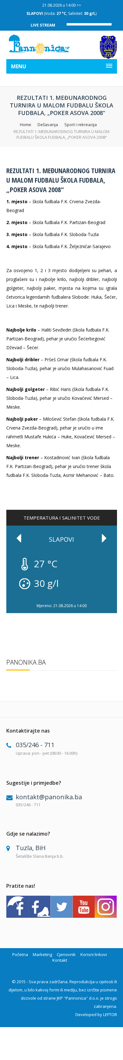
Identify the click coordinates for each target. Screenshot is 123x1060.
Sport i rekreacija (80, 124)
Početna (20, 954)
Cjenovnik (66, 954)
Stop (113, 600)
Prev (19, 538)
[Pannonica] (39, 44)
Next (104, 538)
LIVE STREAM (43, 25)
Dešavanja (48, 124)
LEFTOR (110, 1014)
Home (25, 124)
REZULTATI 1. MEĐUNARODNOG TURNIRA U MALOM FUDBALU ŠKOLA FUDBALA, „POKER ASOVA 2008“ (60, 180)
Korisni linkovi (93, 954)
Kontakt (59, 960)
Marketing (42, 954)
